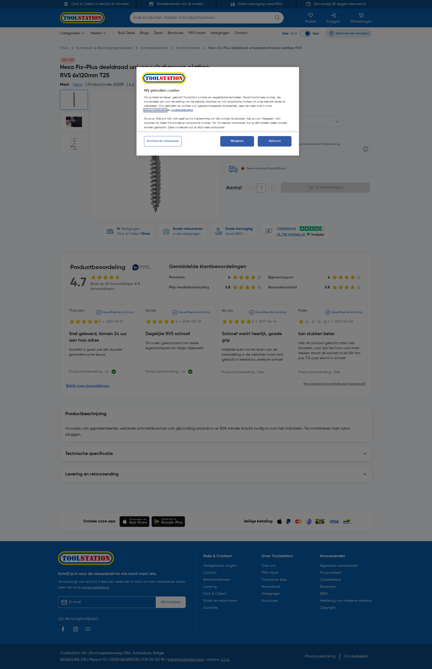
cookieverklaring (182, 110)
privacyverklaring (155, 110)
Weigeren (237, 141)
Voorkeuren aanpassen (163, 141)
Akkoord (275, 141)
